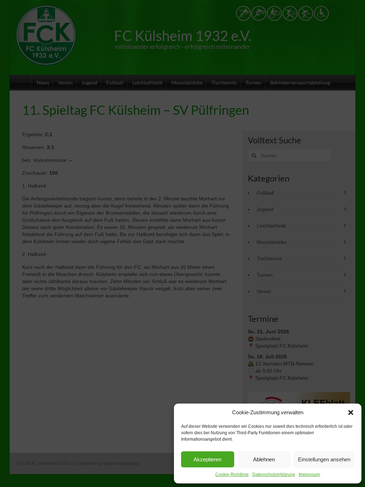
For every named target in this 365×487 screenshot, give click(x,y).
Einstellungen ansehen (324, 459)
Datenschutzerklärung (273, 474)
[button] (350, 412)
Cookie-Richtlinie (232, 474)
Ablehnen (264, 459)
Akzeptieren (207, 459)
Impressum (309, 474)
